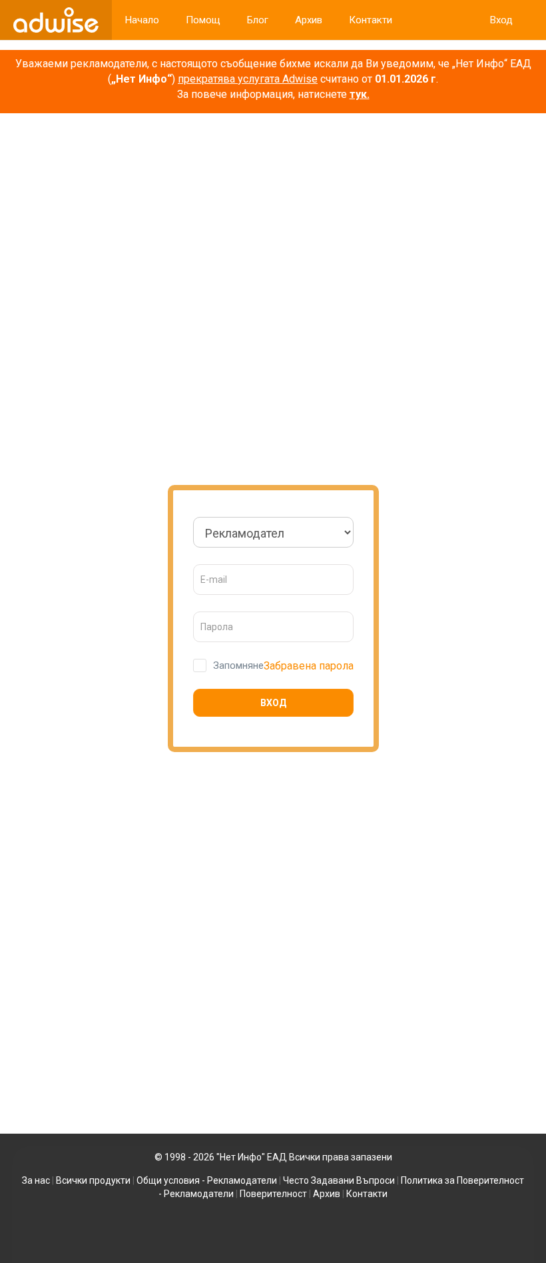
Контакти (367, 1193)
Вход (273, 702)
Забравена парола (309, 665)
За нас (36, 1180)
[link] (56, 20)
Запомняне (238, 665)
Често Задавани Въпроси (339, 1180)
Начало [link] (142, 20)
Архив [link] (308, 20)
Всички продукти (93, 1180)
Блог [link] (257, 20)
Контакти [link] (370, 20)
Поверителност (273, 1193)
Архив (326, 1193)
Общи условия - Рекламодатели (206, 1180)
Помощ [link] (203, 20)
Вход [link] (501, 20)
